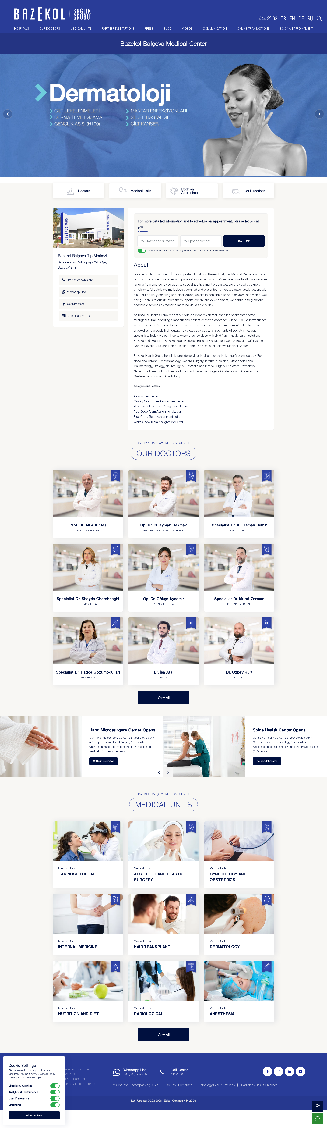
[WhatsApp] (317, 1118)
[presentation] (159, 772)
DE (301, 19)
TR (283, 19)
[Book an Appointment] (317, 1106)
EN (292, 19)
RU (310, 19)
